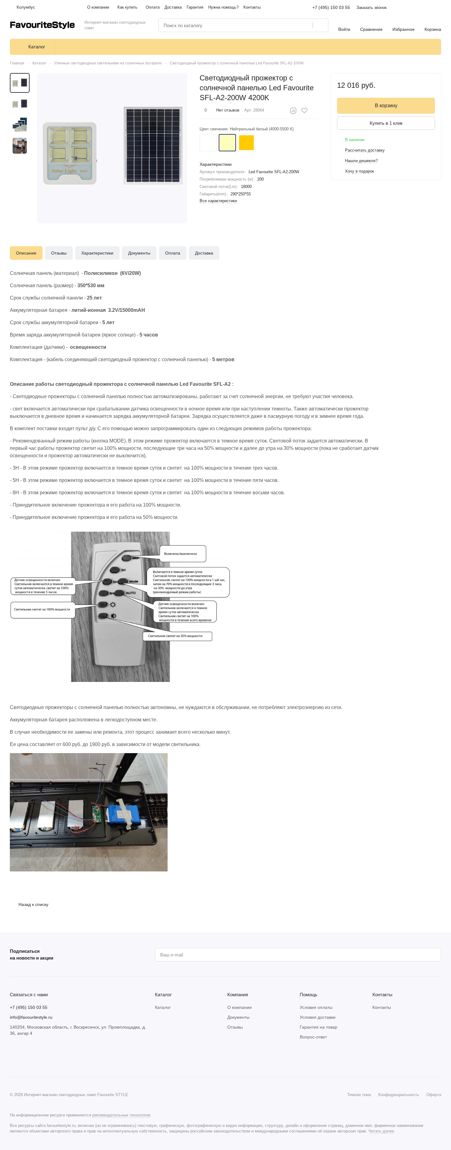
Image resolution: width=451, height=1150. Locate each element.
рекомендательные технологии (121, 1115)
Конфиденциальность (398, 1094)
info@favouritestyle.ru (31, 1017)
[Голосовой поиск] (306, 25)
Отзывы (59, 253)
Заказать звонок (371, 7)
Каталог (163, 1007)
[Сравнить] (293, 111)
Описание (26, 253)
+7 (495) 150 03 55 (331, 7)
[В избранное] (304, 111)
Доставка (204, 253)
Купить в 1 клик (386, 123)
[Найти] (320, 25)
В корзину (386, 105)
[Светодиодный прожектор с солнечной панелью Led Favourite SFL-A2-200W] (112, 148)
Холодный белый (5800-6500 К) (208, 142)
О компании (239, 1007)
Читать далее (381, 1131)
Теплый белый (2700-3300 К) (246, 142)
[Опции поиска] (292, 25)
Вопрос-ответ (313, 1036)
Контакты (381, 1007)
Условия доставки (317, 1017)
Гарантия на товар (318, 1027)
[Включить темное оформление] (438, 7)
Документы (139, 253)
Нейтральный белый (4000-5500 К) (227, 142)
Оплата (172, 253)
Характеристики (97, 253)
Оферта (433, 1094)
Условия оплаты (316, 1007)
